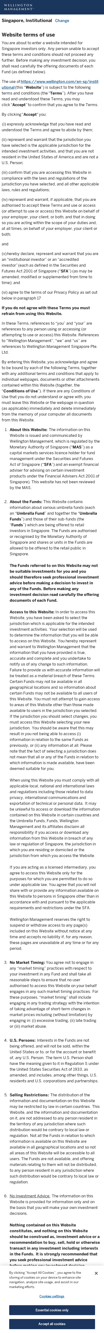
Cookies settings (51, 1296)
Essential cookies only (52, 1310)
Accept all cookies (51, 1324)
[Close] (96, 1273)
